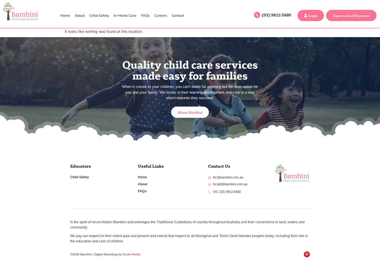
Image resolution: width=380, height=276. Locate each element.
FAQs (145, 15)
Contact (178, 15)
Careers (160, 15)
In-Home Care (125, 15)
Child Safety (99, 15)
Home (65, 15)
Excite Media (131, 254)
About (80, 15)
